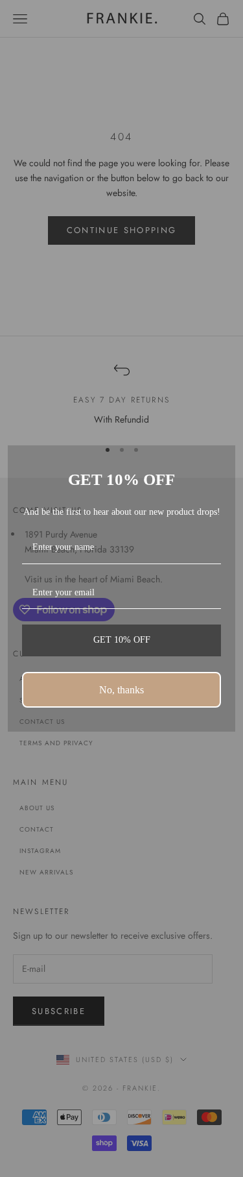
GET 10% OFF (121, 640)
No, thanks (121, 689)
